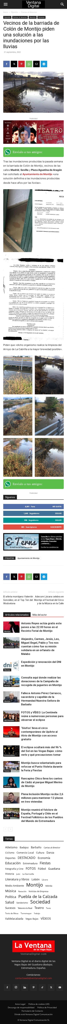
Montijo (33, 17)
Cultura (40, 852)
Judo (18, 874)
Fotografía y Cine (14, 868)
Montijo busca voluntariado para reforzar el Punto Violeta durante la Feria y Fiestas (41, 766)
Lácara (45, 879)
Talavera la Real (25, 908)
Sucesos (41, 17)
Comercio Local (25, 852)
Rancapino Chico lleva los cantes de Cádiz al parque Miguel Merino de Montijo (41, 782)
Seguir (58, 513)
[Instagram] (16, 987)
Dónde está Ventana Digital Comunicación (33, 1014)
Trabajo (37, 913)
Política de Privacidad (47, 1007)
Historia (9, 873)
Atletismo (11, 847)
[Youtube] (60, 987)
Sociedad (40, 902)
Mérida (48, 885)
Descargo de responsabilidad (21, 1007)
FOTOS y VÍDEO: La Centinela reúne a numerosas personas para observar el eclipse (42, 716)
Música (10, 891)
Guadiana (54, 868)
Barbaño (36, 847)
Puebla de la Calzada (37, 896)
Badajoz (24, 847)
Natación (22, 891)
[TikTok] (42, 987)
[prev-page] (5, 829)
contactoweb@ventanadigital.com (33, 978)
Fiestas (7, 771)
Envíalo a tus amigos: (28, 152)
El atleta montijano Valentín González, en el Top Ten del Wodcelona (18, 600)
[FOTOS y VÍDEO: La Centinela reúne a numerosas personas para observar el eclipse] (11, 716)
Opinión (14, 12)
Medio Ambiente (14, 885)
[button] (5, 4)
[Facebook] (6, 64)
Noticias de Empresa (38, 891)
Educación (13, 863)
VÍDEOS (46, 918)
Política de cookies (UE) (38, 1004)
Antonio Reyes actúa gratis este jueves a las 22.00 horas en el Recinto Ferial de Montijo (41, 627)
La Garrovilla (28, 874)
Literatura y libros (17, 879)
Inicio (5, 12)
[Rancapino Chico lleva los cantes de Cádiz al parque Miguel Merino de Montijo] (11, 782)
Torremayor (26, 913)
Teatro (39, 908)
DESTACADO (9, 647)
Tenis (48, 908)
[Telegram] (44, 64)
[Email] (36, 64)
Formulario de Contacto (32, 1011)
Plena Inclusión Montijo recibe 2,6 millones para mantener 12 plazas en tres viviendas (42, 797)
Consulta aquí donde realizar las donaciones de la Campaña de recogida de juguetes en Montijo (41, 681)
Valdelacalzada (14, 918)
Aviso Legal (20, 1004)
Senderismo (22, 902)
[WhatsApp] (29, 64)
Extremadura (9, 755)
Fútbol (42, 868)
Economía (44, 858)
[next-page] (10, 829)
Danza (6, 736)
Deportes (10, 858)
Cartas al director (29, 12)
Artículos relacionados (17, 615)
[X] (14, 64)
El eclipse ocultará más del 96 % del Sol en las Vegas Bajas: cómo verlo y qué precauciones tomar (41, 751)
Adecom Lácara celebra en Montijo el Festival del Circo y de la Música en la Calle (49, 600)
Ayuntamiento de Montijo (37, 174)
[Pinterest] (21, 64)
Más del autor (40, 615)
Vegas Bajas (32, 918)
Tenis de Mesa (11, 913)
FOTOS (31, 868)
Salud (9, 902)
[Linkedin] (24, 987)
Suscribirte (55, 527)
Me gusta (57, 506)
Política (10, 896)
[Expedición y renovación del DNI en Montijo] (11, 665)
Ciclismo (9, 852)
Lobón (36, 879)
